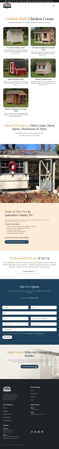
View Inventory (11, 1)
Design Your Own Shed (28, 366)
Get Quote (7, 337)
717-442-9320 (21, 1)
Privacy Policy (30, 333)
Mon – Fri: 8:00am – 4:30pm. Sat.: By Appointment (41, 1)
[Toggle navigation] (54, 5)
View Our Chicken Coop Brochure (15, 242)
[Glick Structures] (7, 5)
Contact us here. (33, 297)
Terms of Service (38, 333)
